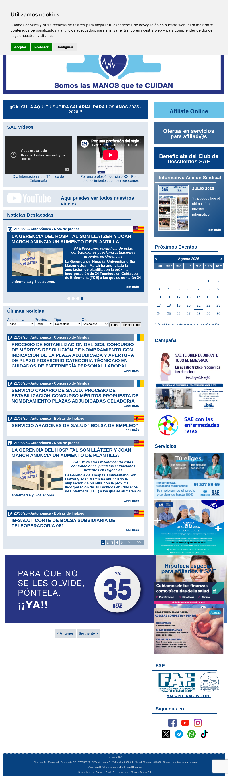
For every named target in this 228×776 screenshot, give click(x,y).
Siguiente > (88, 633)
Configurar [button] (65, 47)
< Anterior (65, 633)
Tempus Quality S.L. (141, 772)
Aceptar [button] (20, 47)
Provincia (42, 320)
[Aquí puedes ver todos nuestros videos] (27, 202)
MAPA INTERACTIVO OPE (189, 696)
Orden (87, 320)
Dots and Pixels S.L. (106, 772)
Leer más (131, 287)
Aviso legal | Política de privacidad (106, 767)
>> (139, 542)
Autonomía (15, 320)
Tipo (57, 320)
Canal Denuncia (134, 767)
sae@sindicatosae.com (185, 762)
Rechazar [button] (41, 47)
